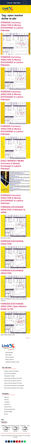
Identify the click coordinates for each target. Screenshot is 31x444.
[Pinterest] (17, 441)
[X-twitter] (9, 441)
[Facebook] (6, 441)
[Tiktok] (22, 441)
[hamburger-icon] (27, 9)
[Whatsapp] (25, 441)
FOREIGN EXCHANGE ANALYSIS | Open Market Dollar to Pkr (13, 306)
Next (28, 338)
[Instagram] (14, 441)
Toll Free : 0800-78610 (13, 3)
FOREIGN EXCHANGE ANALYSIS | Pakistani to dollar (13, 209)
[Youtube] (19, 441)
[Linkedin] (11, 441)
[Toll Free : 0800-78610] (5, 3)
